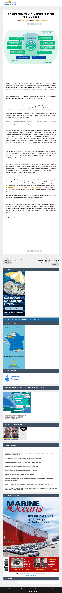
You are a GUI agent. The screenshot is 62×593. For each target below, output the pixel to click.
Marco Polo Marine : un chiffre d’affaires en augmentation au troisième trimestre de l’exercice (29, 484)
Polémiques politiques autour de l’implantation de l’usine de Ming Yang (23, 462)
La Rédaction (23, 20)
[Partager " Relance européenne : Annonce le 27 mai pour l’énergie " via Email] (37, 24)
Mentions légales (51, 589)
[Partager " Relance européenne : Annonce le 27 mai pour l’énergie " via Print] (41, 24)
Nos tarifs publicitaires (41, 589)
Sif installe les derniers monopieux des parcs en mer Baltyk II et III (21, 466)
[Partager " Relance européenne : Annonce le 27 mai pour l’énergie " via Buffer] (34, 24)
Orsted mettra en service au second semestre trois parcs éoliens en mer (23, 458)
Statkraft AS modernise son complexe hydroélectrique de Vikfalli (21, 470)
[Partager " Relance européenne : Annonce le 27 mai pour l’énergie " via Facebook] (28, 24)
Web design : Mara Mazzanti (13, 589)
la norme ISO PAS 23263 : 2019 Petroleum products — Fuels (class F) (24, 187)
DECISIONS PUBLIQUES (41, 20)
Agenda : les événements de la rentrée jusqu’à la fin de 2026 (20, 449)
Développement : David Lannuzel (28, 589)
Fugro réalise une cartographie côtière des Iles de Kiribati (19, 474)
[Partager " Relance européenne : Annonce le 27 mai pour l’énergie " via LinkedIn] (31, 24)
